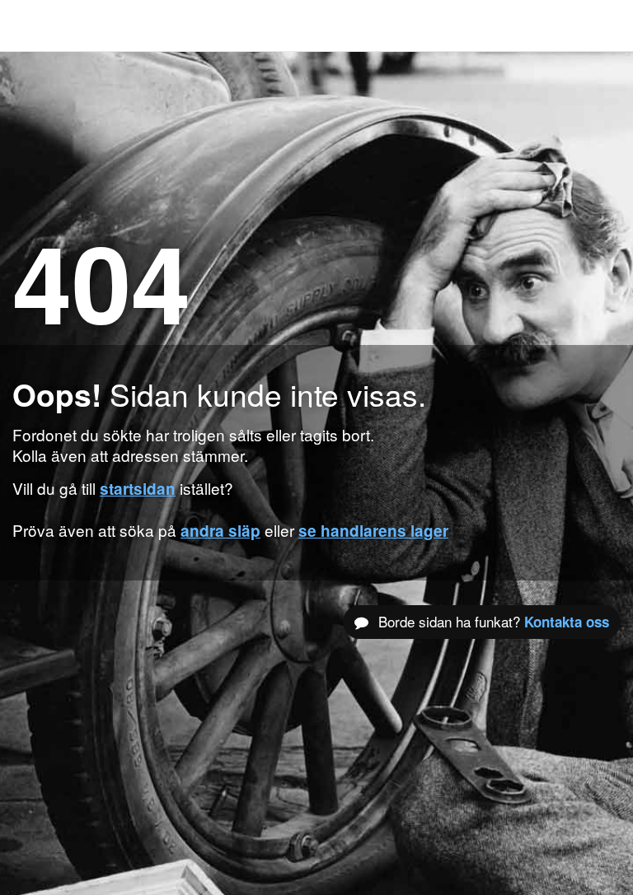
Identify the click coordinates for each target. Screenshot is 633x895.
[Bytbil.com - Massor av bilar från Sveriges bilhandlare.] (37, 25)
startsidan (138, 489)
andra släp (220, 531)
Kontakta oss (566, 622)
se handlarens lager (373, 531)
